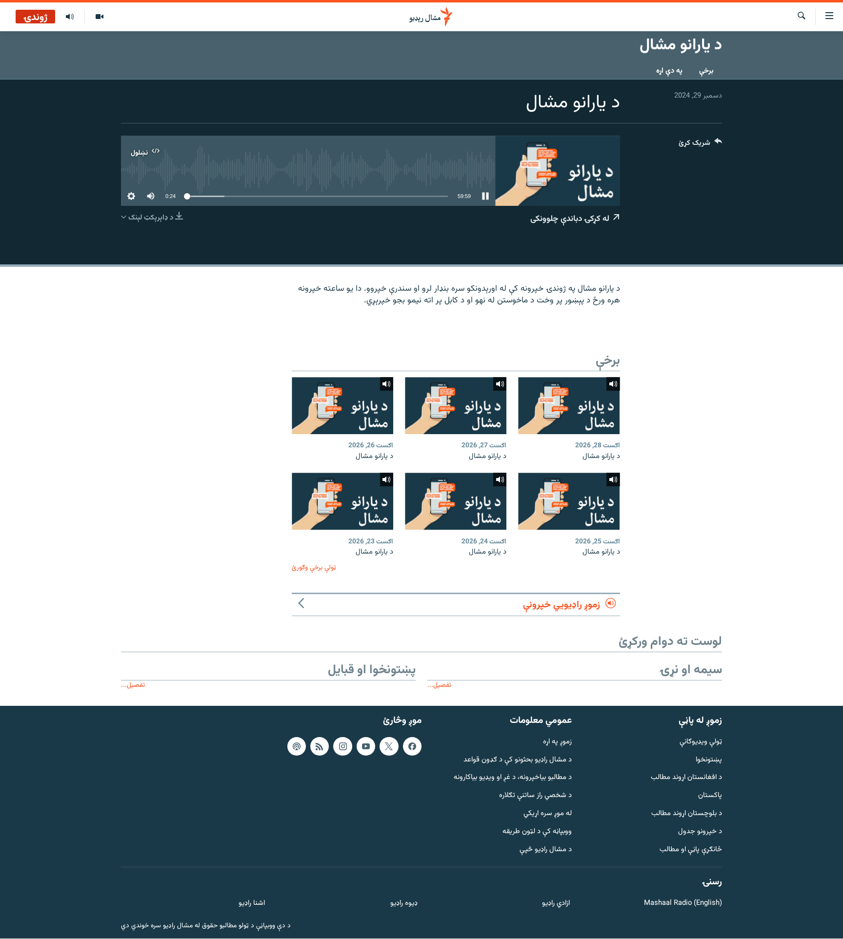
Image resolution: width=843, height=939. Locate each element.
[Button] (700, 145)
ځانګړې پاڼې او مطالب (691, 850)
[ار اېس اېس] (319, 746)
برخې (706, 71)
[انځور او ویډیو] (99, 17)
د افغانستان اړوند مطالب (686, 778)
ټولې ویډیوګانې (701, 742)
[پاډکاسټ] (296, 746)
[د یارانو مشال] (569, 405)
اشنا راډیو (252, 904)
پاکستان (710, 796)
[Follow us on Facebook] (412, 746)
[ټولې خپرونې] (69, 17)
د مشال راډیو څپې (546, 850)
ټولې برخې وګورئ (314, 567)
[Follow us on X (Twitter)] (389, 746)
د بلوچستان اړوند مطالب (686, 814)
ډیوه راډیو (403, 904)
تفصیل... (439, 685)
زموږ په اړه (557, 742)
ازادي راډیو (556, 904)
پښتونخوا (709, 760)
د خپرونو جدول (700, 832)
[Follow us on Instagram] (342, 746)
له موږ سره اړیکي (547, 814)
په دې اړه (669, 71)
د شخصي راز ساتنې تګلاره (535, 796)
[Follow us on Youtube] (366, 746)
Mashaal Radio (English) (683, 904)
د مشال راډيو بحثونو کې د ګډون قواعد (517, 760)
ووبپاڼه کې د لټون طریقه (537, 832)
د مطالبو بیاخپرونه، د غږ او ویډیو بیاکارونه (513, 778)
